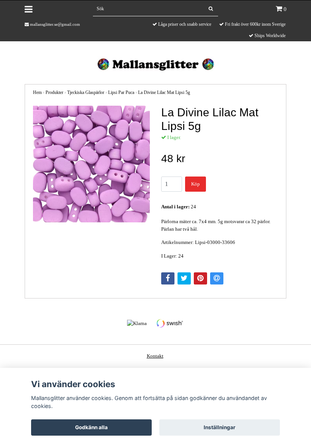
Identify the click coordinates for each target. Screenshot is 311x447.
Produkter (54, 92)
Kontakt (155, 356)
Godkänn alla (91, 427)
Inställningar (220, 427)
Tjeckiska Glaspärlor (85, 92)
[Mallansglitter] (155, 63)
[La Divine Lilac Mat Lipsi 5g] (91, 164)
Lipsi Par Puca (121, 92)
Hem (37, 92)
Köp (195, 184)
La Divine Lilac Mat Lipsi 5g (164, 92)
